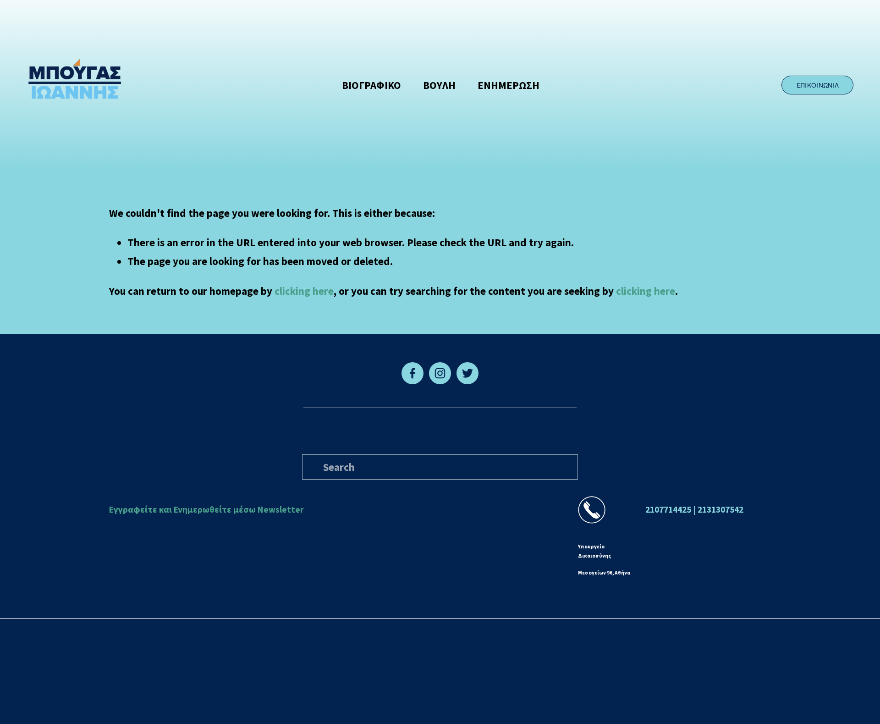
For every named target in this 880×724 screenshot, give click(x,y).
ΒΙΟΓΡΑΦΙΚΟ (371, 85)
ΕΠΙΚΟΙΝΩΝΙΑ (818, 84)
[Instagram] (440, 373)
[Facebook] (413, 373)
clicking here (304, 291)
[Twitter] (467, 373)
